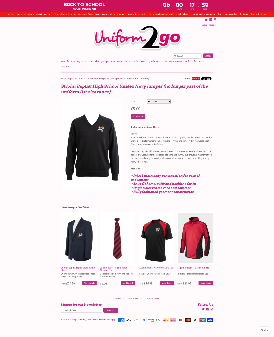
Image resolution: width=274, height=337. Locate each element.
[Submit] (175, 56)
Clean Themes (92, 319)
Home (63, 79)
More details (89, 283)
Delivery (66, 66)
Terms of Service (134, 298)
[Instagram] (215, 20)
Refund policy (153, 298)
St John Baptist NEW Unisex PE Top (156, 267)
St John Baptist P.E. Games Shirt (193, 267)
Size (133, 101)
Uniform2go (72, 319)
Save (197, 79)
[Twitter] (206, 20)
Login (204, 25)
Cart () (208, 56)
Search (65, 61)
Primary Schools (150, 61)
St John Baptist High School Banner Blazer (78, 268)
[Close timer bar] (271, 6)
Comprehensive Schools (176, 61)
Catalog (75, 61)
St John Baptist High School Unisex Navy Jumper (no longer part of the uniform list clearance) (108, 79)
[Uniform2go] (137, 38)
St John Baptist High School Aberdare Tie (113, 268)
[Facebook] (210, 20)
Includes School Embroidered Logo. (193, 274)
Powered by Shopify (107, 319)
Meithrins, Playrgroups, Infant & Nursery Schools (110, 61)
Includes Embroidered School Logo (155, 274)
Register (212, 25)
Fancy (187, 79)
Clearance (198, 61)
